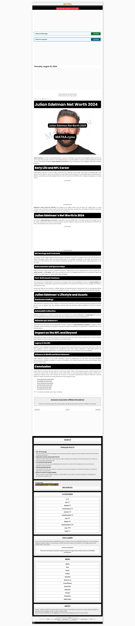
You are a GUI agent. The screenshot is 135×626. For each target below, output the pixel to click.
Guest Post (67, 586)
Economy (66, 512)
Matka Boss (74, 619)
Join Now (96, 34)
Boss (67, 567)
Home (67, 409)
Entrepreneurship (66, 515)
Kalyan (67, 573)
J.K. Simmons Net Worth (44, 462)
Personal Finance (66, 524)
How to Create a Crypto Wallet (46, 472)
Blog (66, 502)
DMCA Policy (67, 599)
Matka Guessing (84, 619)
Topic (55, 392)
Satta (91, 619)
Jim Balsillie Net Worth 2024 (44, 381)
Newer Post (37, 409)
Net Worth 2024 (48, 392)
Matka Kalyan (57, 619)
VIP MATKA (59, 392)
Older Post (98, 409)
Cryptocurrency (66, 508)
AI (66, 499)
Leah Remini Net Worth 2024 (44, 385)
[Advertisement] (67, 21)
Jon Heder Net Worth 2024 (44, 389)
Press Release (67, 583)
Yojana (66, 531)
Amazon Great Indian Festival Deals (67, 8)
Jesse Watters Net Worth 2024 (45, 379)
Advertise (67, 589)
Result (67, 570)
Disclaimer (67, 596)
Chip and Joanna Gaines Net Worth (48, 457)
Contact (67, 593)
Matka (67, 564)
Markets (66, 521)
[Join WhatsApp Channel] (34, 622)
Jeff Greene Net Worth (43, 467)
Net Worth (41, 392)
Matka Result (65, 619)
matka (55, 613)
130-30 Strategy (41, 452)
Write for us (67, 580)
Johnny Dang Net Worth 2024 (45, 383)
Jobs (66, 518)
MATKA (70, 617)
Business (66, 505)
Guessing (67, 577)
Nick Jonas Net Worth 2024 (44, 387)
